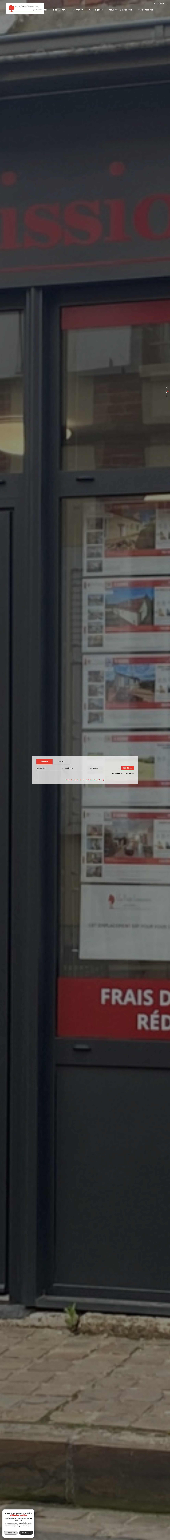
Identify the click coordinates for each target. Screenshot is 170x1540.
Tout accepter (26, 1533)
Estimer (62, 762)
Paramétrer (11, 1533)
